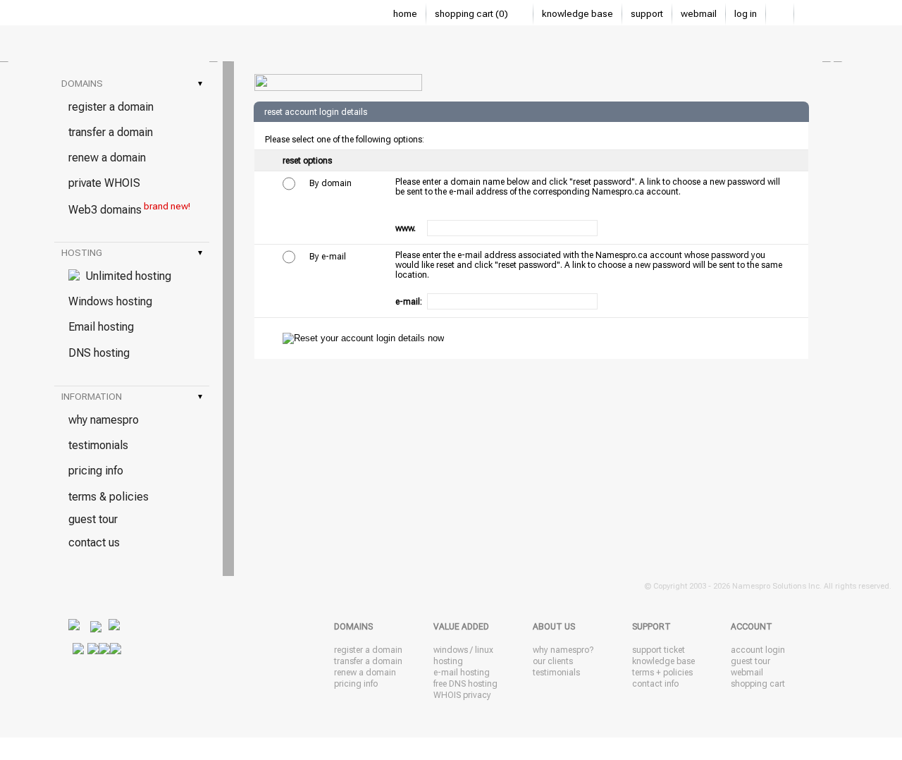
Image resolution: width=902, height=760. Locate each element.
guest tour (93, 519)
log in (745, 13)
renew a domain (107, 157)
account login (758, 650)
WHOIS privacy (462, 695)
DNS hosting (99, 353)
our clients (553, 661)
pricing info (95, 470)
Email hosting (101, 326)
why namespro (103, 420)
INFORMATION (131, 396)
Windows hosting (110, 301)
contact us (94, 542)
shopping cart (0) (472, 13)
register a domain (111, 107)
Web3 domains (129, 208)
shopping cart (758, 684)
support (647, 13)
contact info (655, 684)
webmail (699, 13)
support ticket (658, 650)
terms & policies (108, 496)
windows (450, 650)
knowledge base (577, 13)
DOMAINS (131, 83)
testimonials (98, 445)
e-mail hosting (461, 673)
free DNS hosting (465, 684)
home (405, 13)
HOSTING (131, 252)
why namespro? (563, 650)
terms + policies (662, 673)
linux (484, 650)
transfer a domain (110, 132)
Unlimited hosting (125, 276)
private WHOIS (104, 183)
